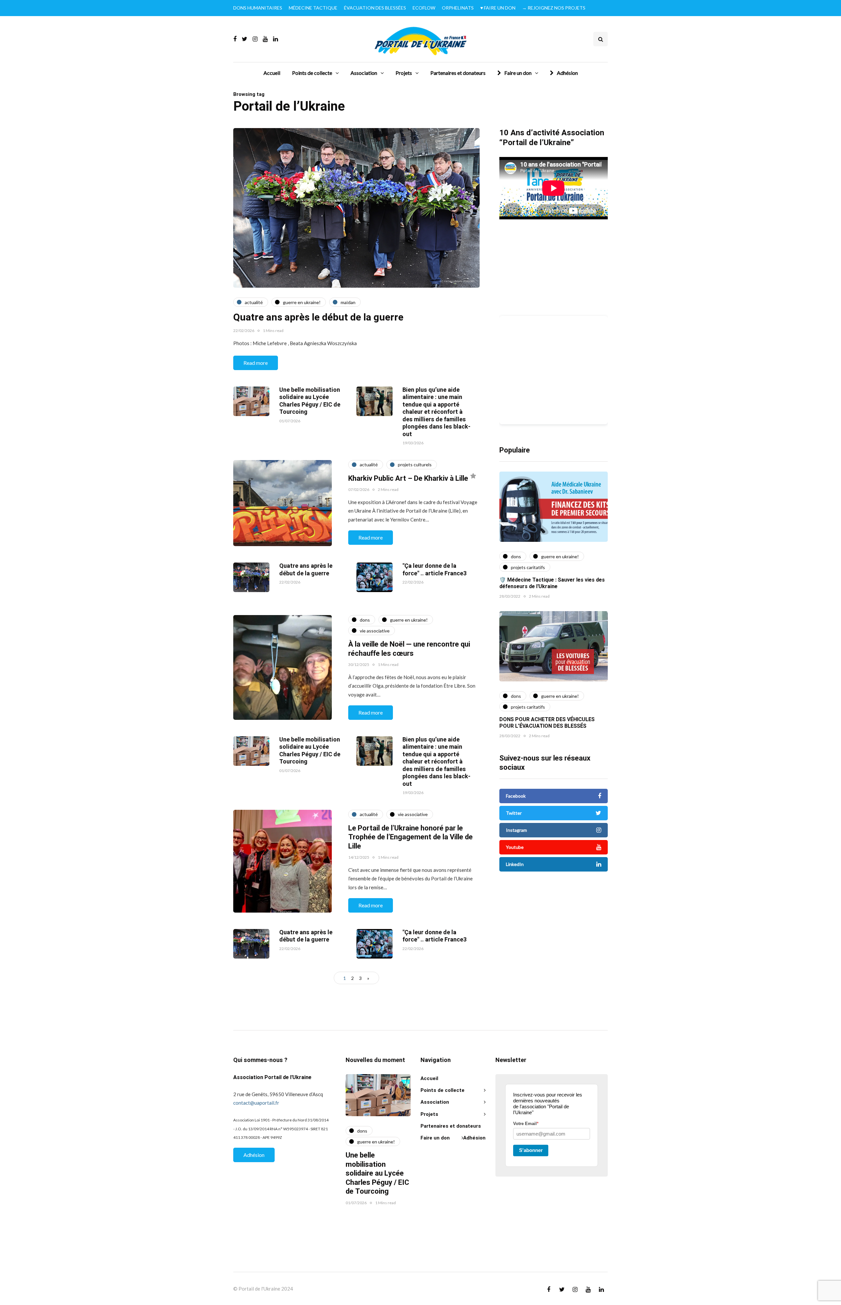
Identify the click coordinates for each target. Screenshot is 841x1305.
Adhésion (567, 73)
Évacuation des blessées (375, 8)
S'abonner (531, 1150)
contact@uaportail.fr (256, 1103)
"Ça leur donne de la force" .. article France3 (434, 570)
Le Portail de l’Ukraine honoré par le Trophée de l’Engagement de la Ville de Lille (410, 837)
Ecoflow (424, 8)
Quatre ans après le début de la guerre (318, 317)
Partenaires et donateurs (458, 73)
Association (364, 73)
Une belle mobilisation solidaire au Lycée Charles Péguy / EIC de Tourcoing (309, 401)
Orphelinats (458, 8)
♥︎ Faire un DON (497, 8)
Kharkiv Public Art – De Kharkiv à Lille (408, 478)
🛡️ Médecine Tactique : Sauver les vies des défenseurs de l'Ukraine (552, 583)
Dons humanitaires (257, 8)
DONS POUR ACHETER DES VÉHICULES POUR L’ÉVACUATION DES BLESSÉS (547, 723)
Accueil (271, 73)
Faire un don (518, 73)
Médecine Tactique (313, 8)
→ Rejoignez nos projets (553, 8)
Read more (255, 363)
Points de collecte (312, 73)
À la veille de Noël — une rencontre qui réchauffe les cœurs (409, 649)
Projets (404, 73)
